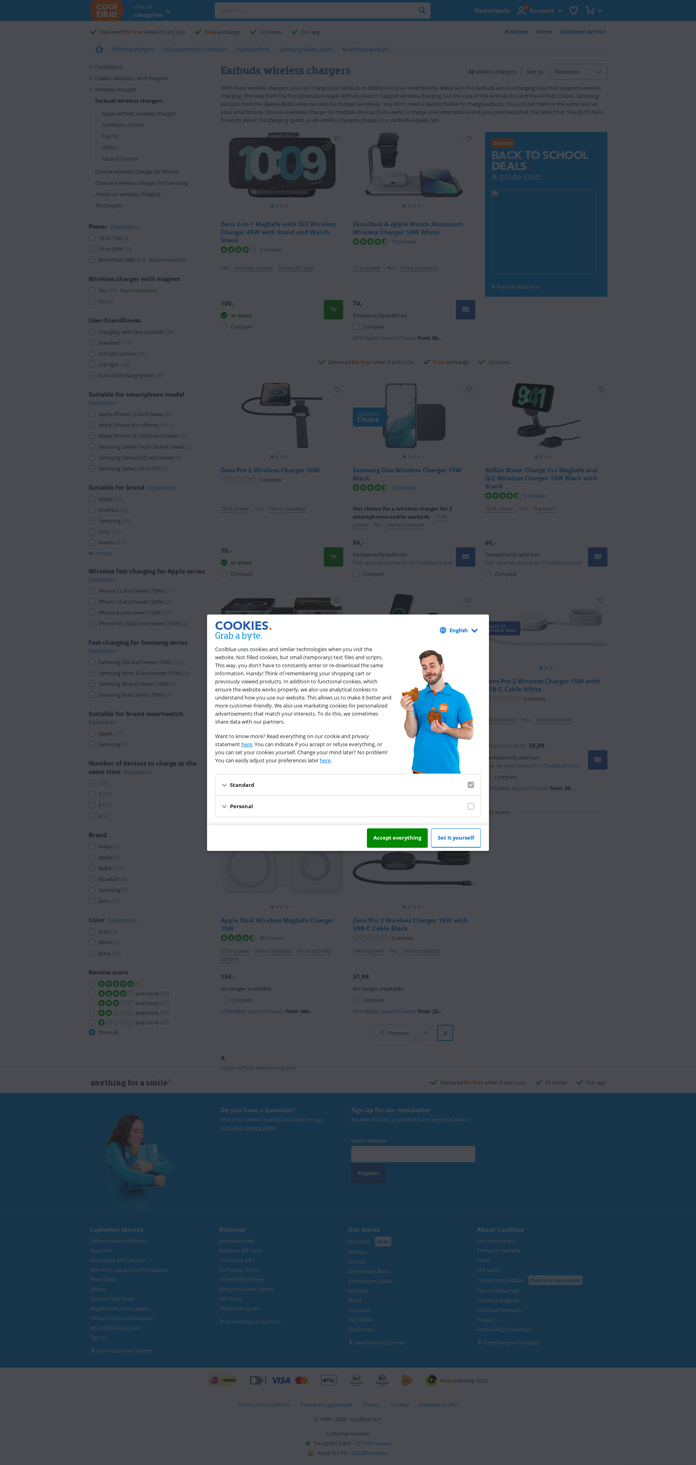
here (246, 744)
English (459, 630)
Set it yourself (456, 837)
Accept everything (397, 837)
